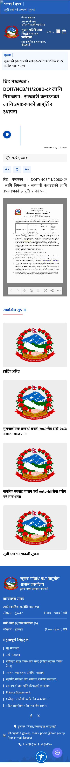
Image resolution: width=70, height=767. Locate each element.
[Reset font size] (17, 169)
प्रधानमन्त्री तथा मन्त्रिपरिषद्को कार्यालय (28, 686)
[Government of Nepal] (11, 32)
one (63, 147)
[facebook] (31, 716)
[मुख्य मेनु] (64, 31)
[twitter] (38, 716)
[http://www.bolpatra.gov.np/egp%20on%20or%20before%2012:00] (49, 260)
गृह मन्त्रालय (12, 648)
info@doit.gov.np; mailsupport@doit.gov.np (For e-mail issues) (36, 735)
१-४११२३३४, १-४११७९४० (37, 744)
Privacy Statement (18, 692)
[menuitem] (35, 613)
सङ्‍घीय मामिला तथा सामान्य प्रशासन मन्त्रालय (31, 679)
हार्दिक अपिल (11, 371)
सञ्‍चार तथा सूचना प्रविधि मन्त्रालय (25, 672)
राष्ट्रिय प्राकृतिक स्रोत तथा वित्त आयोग (26, 705)
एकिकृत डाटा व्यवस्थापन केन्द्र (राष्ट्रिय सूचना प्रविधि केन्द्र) (34, 664)
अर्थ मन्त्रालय (13, 655)
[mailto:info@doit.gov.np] (28, 241)
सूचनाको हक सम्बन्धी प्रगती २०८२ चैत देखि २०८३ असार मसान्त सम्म (35, 431)
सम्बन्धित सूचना (14, 310)
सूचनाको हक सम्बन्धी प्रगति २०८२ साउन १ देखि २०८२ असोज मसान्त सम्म (33, 64)
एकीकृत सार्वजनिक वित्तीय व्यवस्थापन (27, 699)
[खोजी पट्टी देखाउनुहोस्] (58, 31)
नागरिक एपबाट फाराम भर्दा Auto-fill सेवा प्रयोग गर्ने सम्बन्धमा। (34, 494)
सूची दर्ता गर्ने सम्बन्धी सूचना (19, 9)
